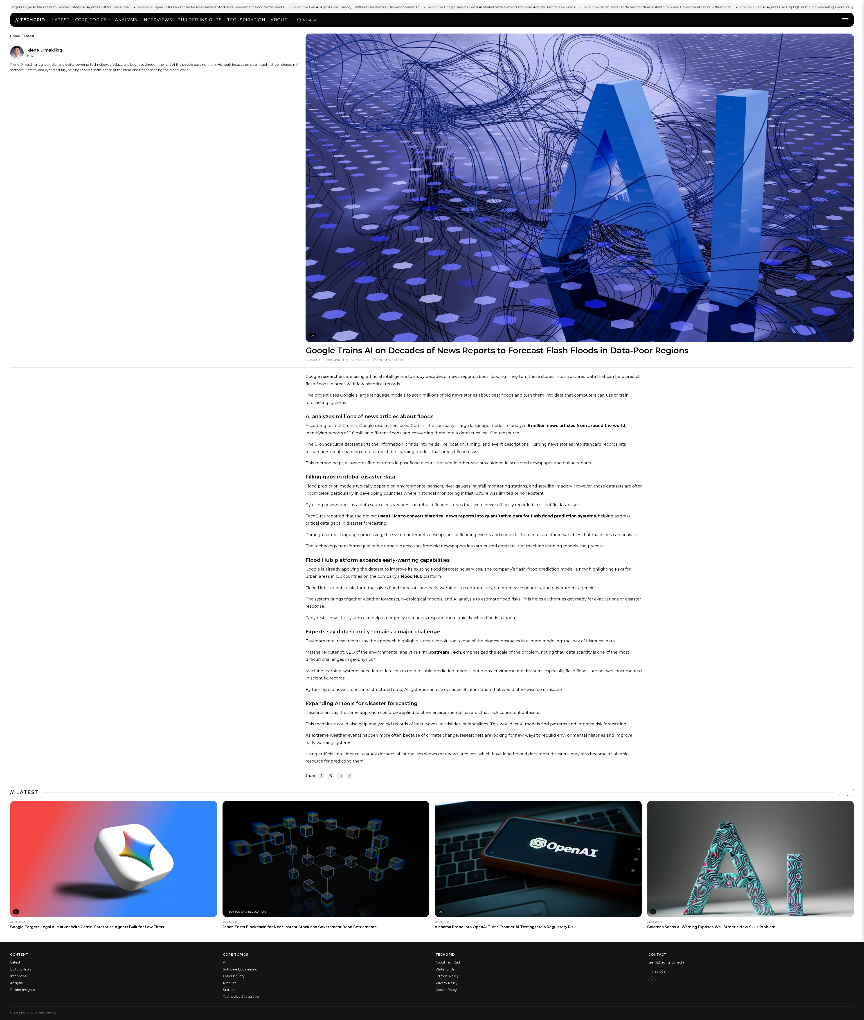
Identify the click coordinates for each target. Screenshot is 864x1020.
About (279, 19)
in (652, 980)
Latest (61, 19)
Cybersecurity (234, 976)
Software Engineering (240, 969)
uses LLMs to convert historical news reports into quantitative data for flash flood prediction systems (487, 516)
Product (229, 983)
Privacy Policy (446, 983)
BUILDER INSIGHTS (200, 19)
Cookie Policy (446, 990)
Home (15, 36)
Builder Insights (22, 990)
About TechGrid (448, 962)
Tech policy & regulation (241, 997)
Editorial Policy (447, 976)
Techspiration (246, 19)
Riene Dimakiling (44, 50)
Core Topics (91, 19)
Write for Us (445, 969)
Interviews (157, 19)
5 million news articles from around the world (576, 425)
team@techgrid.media (666, 962)
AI (312, 335)
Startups (229, 990)
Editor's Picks (20, 969)
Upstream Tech (444, 652)
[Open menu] (845, 19)
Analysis (126, 19)
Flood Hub (411, 576)
